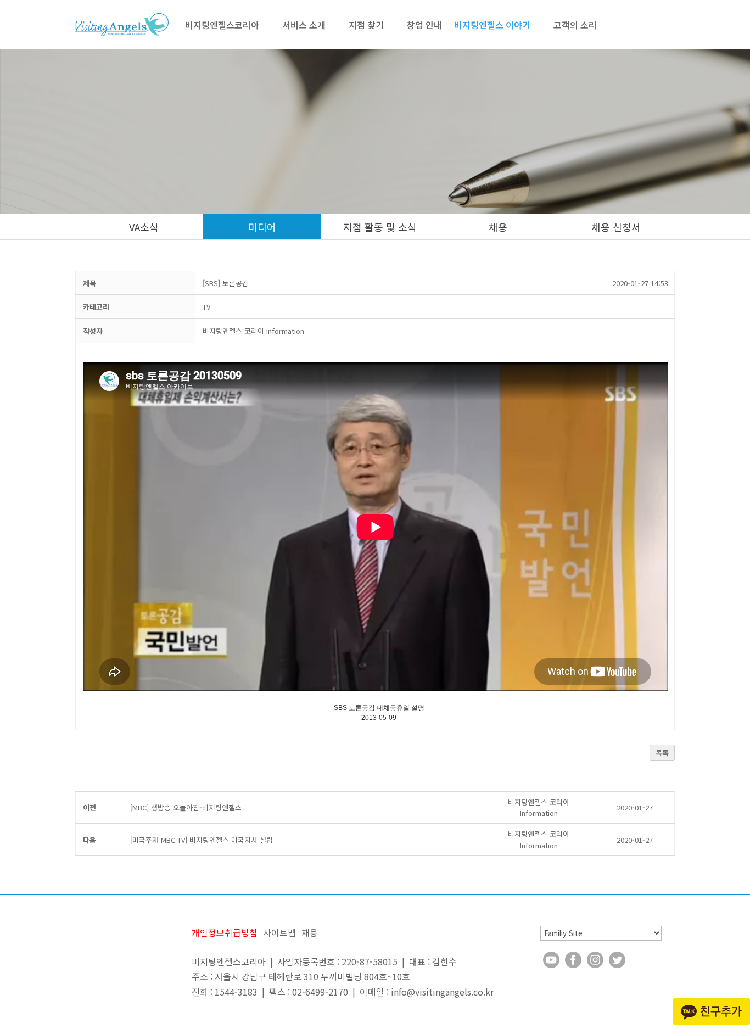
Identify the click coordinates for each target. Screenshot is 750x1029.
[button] (253, 331)
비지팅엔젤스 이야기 (492, 24)
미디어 (262, 227)
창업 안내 (424, 24)
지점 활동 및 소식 (380, 227)
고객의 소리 (575, 24)
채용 (498, 227)
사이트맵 (279, 932)
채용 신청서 (616, 227)
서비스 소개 (304, 24)
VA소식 (144, 227)
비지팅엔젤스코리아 (222, 24)
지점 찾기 (366, 24)
